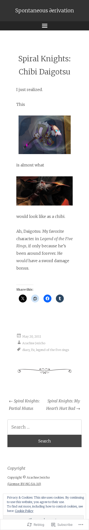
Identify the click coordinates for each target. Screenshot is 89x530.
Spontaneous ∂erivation (44, 10)
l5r (33, 350)
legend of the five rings (52, 350)
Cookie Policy (24, 511)
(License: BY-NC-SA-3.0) (24, 484)
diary (26, 350)
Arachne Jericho (33, 343)
